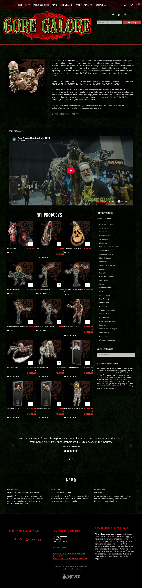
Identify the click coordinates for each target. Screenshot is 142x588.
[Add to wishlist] (30, 244)
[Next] (129, 445)
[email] (39, 540)
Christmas (103, 243)
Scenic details (104, 314)
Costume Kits (104, 250)
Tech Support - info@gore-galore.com (70, 558)
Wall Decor (103, 336)
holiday (102, 284)
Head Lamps (103, 280)
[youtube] (33, 540)
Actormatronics (104, 228)
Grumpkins (103, 273)
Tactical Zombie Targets (108, 329)
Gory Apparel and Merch (108, 265)
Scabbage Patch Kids (107, 310)
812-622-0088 (60, 547)
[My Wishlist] (131, 5)
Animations (103, 232)
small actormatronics (107, 321)
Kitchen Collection (106, 288)
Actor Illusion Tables (106, 224)
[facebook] (112, 15)
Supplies (102, 325)
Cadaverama (103, 239)
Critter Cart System (106, 254)
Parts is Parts (104, 303)
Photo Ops (103, 306)
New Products (104, 299)
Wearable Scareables (107, 340)
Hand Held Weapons (106, 276)
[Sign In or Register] (125, 5)
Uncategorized (104, 332)
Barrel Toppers (104, 236)
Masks (101, 291)
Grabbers (102, 269)
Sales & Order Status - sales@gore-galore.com (69, 554)
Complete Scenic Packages (109, 247)
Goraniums (103, 262)
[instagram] (125, 15)
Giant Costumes (105, 258)
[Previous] (12, 445)
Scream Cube (104, 318)
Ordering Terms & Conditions (71, 569)
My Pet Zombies (105, 295)
